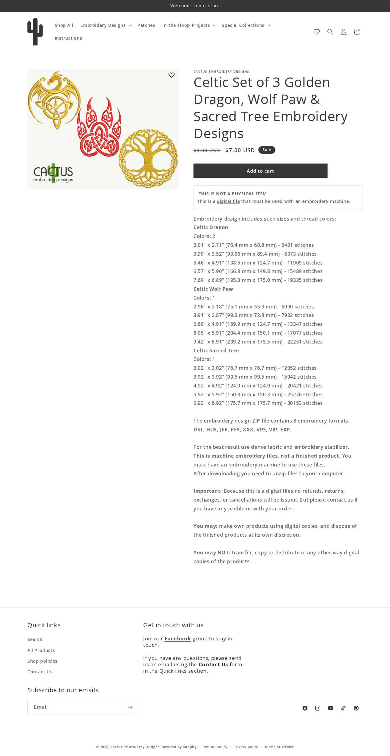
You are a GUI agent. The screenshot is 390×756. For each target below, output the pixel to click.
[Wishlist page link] (317, 32)
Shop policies (42, 661)
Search (35, 640)
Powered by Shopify (179, 746)
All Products (41, 650)
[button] (105, 25)
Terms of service (279, 746)
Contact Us (39, 672)
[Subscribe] (130, 707)
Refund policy (215, 746)
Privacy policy (245, 746)
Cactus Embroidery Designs (135, 746)
